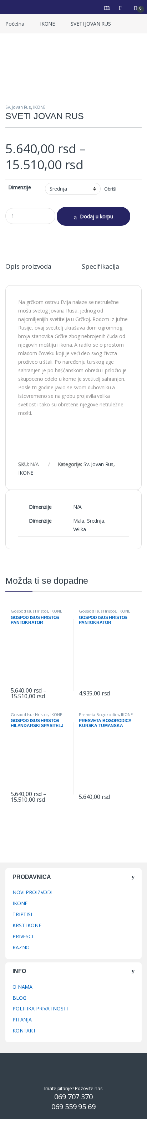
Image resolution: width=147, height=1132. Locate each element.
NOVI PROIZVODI (32, 892)
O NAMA (22, 986)
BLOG (19, 997)
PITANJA (22, 1019)
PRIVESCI (22, 936)
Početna (14, 23)
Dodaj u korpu (96, 216)
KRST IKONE (26, 925)
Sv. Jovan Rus (18, 107)
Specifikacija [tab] (100, 267)
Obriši (110, 189)
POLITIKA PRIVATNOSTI (40, 1008)
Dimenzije (19, 187)
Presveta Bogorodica (99, 714)
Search (108, 7)
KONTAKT (24, 1030)
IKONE (47, 23)
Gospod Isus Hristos (29, 611)
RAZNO (21, 947)
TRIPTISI (22, 914)
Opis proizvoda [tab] (28, 267)
